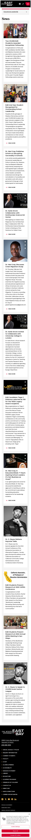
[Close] (29, 814)
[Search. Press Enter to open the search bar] (23, 4)
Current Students (9, 755)
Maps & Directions (9, 791)
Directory (6, 788)
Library (5, 773)
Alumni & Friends (8, 764)
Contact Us (7, 785)
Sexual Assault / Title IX (11, 749)
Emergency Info (6, 807)
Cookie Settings (15, 826)
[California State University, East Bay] (13, 732)
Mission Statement (9, 771)
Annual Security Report (8, 810)
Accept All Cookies (15, 835)
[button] (20, 4)
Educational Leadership (11, 11)
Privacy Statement (7, 804)
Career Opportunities (10, 794)
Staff (5, 761)
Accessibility (7, 768)
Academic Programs (9, 779)
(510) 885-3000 (6, 745)
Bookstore (7, 776)
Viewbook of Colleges (10, 782)
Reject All (15, 831)
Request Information (10, 752)
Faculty (5, 758)
